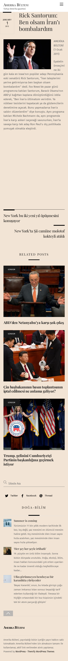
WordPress (20, 651)
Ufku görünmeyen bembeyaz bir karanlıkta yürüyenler (34, 578)
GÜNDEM (11, 269)
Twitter (14, 495)
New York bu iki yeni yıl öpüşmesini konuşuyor (31, 218)
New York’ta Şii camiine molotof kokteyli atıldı (39, 233)
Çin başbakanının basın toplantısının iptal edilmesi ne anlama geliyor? (33, 389)
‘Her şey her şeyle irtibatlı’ (30, 548)
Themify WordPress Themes (41, 651)
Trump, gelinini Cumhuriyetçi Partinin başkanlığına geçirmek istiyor (28, 459)
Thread (48, 495)
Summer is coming (25, 520)
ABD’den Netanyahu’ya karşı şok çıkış (33, 322)
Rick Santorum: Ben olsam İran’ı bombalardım (39, 21)
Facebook (31, 495)
